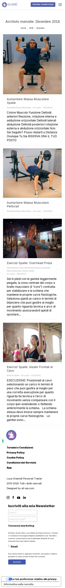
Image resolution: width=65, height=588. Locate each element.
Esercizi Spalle (28, 271)
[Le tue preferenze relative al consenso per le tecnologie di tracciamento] (3, 441)
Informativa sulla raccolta (18, 584)
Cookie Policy (15, 457)
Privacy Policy (16, 452)
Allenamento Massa (32, 268)
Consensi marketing (21, 525)
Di (37, 108)
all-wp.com (27, 488)
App (9, 467)
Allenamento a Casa (15, 268)
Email (14, 546)
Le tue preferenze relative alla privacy (34, 579)
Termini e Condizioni (20, 447)
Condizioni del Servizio (21, 462)
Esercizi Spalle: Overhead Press (29, 263)
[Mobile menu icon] (60, 4)
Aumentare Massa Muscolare (19, 108)
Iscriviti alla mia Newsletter (31, 506)
